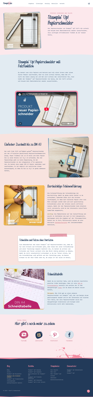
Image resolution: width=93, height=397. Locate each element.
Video (60, 287)
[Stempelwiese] (7, 3)
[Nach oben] (88, 391)
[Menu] (89, 4)
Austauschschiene (61, 222)
